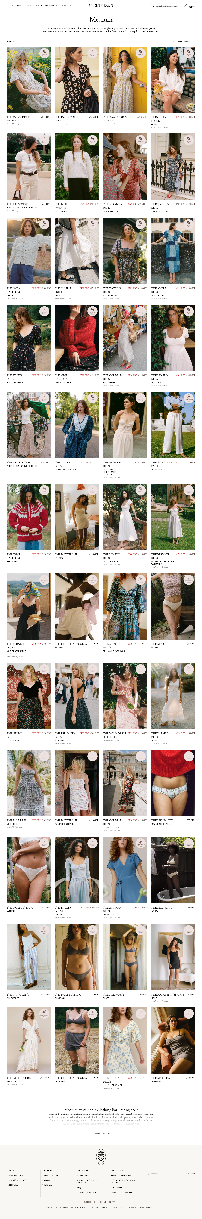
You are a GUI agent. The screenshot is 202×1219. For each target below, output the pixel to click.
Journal (47, 1185)
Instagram (117, 1170)
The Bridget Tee (23, 464)
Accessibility (119, 1207)
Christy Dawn (61, 1207)
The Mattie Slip (66, 556)
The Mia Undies (162, 646)
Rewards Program (121, 1175)
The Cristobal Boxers (71, 646)
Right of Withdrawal (142, 1207)
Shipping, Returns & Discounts (87, 1181)
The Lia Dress (16, 822)
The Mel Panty (162, 822)
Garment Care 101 (86, 1192)
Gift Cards (83, 1170)
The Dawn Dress (18, 119)
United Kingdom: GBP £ (100, 1202)
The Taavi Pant (18, 996)
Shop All (13, 1185)
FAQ (79, 1187)
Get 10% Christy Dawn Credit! (123, 1181)
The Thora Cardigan (15, 558)
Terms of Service (81, 1207)
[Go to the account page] (186, 5)
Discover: (47, 1170)
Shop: (11, 1170)
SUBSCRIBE (189, 1173)
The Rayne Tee (23, 206)
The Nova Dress (114, 735)
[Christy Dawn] (101, 5)
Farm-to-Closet (17, 1180)
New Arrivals (15, 1175)
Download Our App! (122, 1192)
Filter (9, 41)
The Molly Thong (20, 909)
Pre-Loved (116, 1187)
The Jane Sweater (61, 208)
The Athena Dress (20, 1080)
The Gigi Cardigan (63, 379)
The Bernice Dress (112, 469)
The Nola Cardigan (14, 292)
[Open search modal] (152, 5)
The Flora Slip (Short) (167, 996)
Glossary (47, 1180)
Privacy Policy (101, 1207)
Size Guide (82, 1175)
